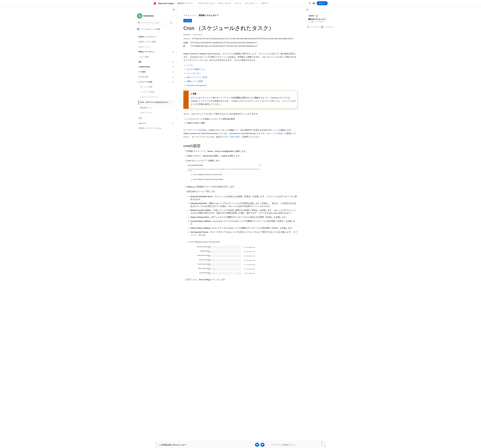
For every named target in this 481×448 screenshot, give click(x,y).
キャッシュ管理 (146, 87)
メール (190, 65)
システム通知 (144, 57)
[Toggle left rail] (173, 9)
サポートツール (146, 113)
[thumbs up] (257, 445)
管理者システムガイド (209, 15)
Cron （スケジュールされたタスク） (154, 102)
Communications (144, 67)
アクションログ (143, 77)
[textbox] (155, 23)
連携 (140, 118)
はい (312, 21)
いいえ (320, 21)
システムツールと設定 (145, 82)
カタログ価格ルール (196, 69)
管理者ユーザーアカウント (147, 52)
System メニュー (145, 47)
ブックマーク (314, 27)
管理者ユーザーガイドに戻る (150, 128)
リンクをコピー (329, 27)
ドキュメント (189, 15)
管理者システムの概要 (147, 42)
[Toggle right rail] (307, 9)
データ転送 (142, 72)
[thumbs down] (262, 445)
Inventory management (196, 85)
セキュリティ (143, 123)
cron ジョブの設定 (275, 133)
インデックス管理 (147, 92)
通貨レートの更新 (195, 81)
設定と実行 (235, 136)
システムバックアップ (149, 97)
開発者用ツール (146, 108)
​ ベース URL (196, 130)
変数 (140, 62)
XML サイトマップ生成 (197, 77)
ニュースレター (194, 73)
